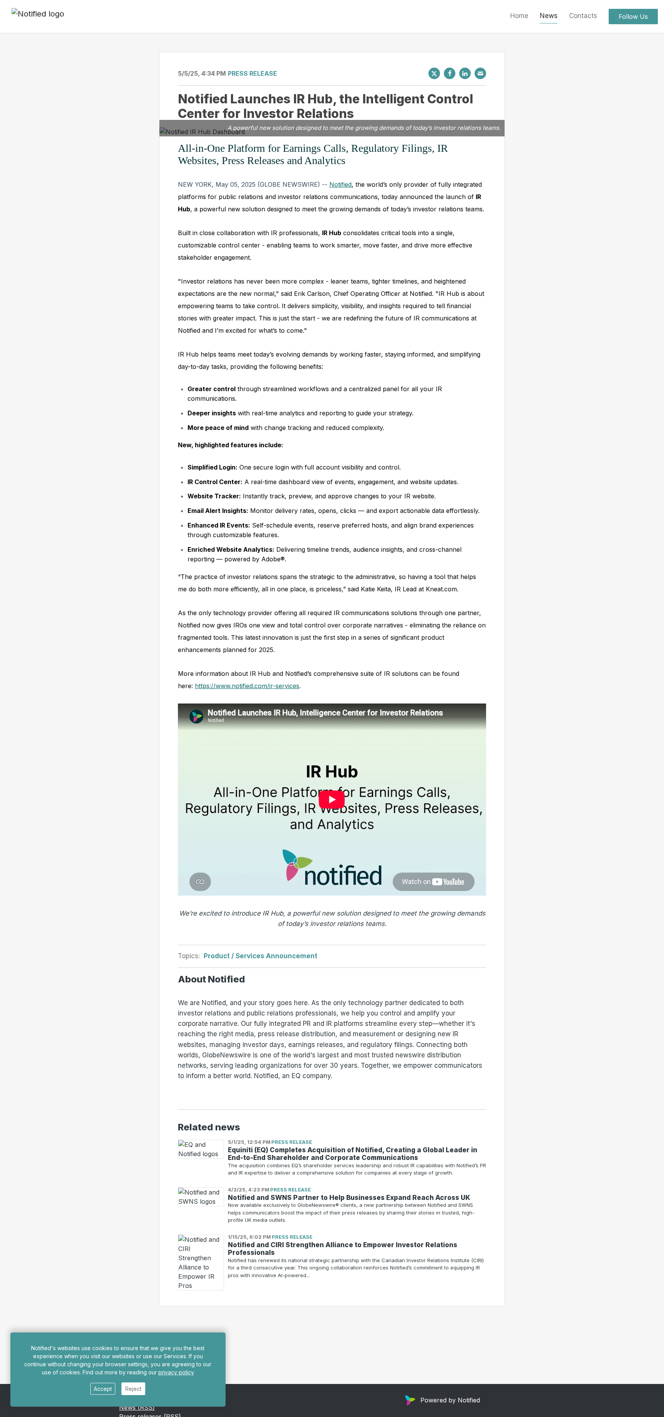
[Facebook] (449, 73)
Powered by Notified (450, 1400)
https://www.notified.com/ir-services (247, 686)
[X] (434, 73)
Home (519, 16)
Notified (340, 184)
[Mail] (480, 73)
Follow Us (633, 16)
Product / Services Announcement (260, 956)
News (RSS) (137, 1407)
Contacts (583, 16)
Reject (133, 1388)
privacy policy (176, 1372)
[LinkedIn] (465, 73)
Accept (103, 1388)
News (549, 16)
